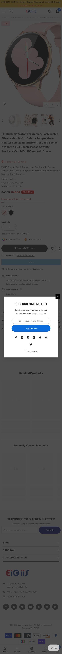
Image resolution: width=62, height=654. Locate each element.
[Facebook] (16, 337)
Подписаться (31, 328)
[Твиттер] (31, 344)
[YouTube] (46, 337)
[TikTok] (34, 337)
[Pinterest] (28, 337)
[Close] (58, 296)
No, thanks (33, 351)
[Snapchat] (40, 337)
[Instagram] (22, 337)
